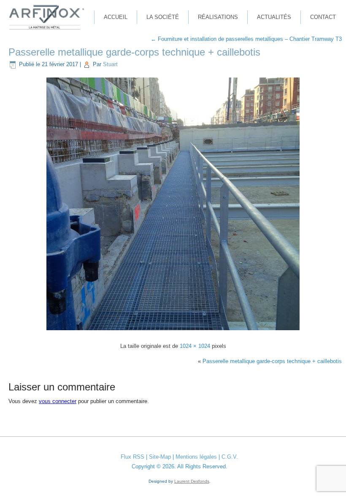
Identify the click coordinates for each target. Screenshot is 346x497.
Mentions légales (196, 457)
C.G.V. (230, 457)
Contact (323, 17)
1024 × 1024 (195, 346)
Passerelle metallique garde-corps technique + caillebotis (134, 52)
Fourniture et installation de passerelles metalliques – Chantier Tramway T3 (246, 39)
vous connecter (57, 401)
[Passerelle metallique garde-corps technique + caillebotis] (173, 331)
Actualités (274, 17)
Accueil (115, 17)
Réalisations (218, 17)
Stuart (110, 64)
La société (162, 17)
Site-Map (160, 457)
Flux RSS (132, 457)
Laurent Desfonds (191, 481)
